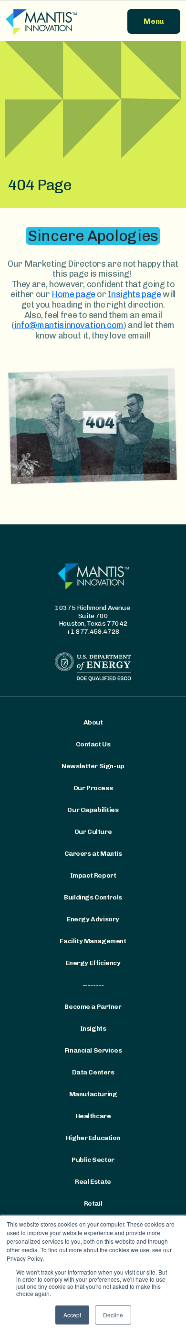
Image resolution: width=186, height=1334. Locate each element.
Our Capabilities (92, 810)
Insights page (134, 294)
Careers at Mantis (93, 854)
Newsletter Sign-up (93, 766)
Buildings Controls (93, 897)
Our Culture (93, 832)
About (93, 722)
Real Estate (93, 1182)
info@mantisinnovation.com (69, 325)
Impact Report (93, 875)
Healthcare (93, 1116)
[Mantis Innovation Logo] (46, 21)
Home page (73, 294)
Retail (93, 1203)
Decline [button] (113, 1315)
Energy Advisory (93, 919)
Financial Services (93, 1050)
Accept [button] (72, 1315)
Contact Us (93, 744)
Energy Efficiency (93, 963)
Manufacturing (93, 1094)
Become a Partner (92, 1007)
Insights (93, 1028)
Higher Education (93, 1138)
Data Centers (93, 1072)
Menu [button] (154, 21)
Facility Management (93, 941)
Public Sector (93, 1160)
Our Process (93, 788)
